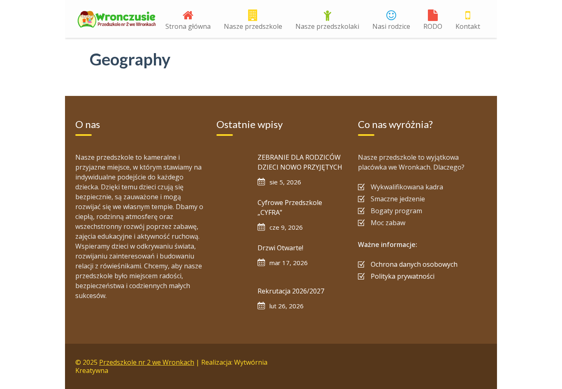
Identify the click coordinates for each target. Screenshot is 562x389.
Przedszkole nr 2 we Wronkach (146, 362)
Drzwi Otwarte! (280, 247)
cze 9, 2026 (286, 227)
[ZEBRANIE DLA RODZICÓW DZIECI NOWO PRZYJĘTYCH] (232, 168)
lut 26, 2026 (286, 306)
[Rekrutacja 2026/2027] (232, 302)
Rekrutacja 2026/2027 (291, 291)
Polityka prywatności (402, 276)
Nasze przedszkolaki (327, 26)
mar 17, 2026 (288, 263)
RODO (432, 26)
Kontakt (467, 26)
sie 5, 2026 (285, 182)
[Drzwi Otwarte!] (232, 259)
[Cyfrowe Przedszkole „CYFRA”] (232, 214)
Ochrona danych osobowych (414, 264)
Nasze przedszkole (253, 26)
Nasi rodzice (391, 26)
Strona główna (188, 26)
